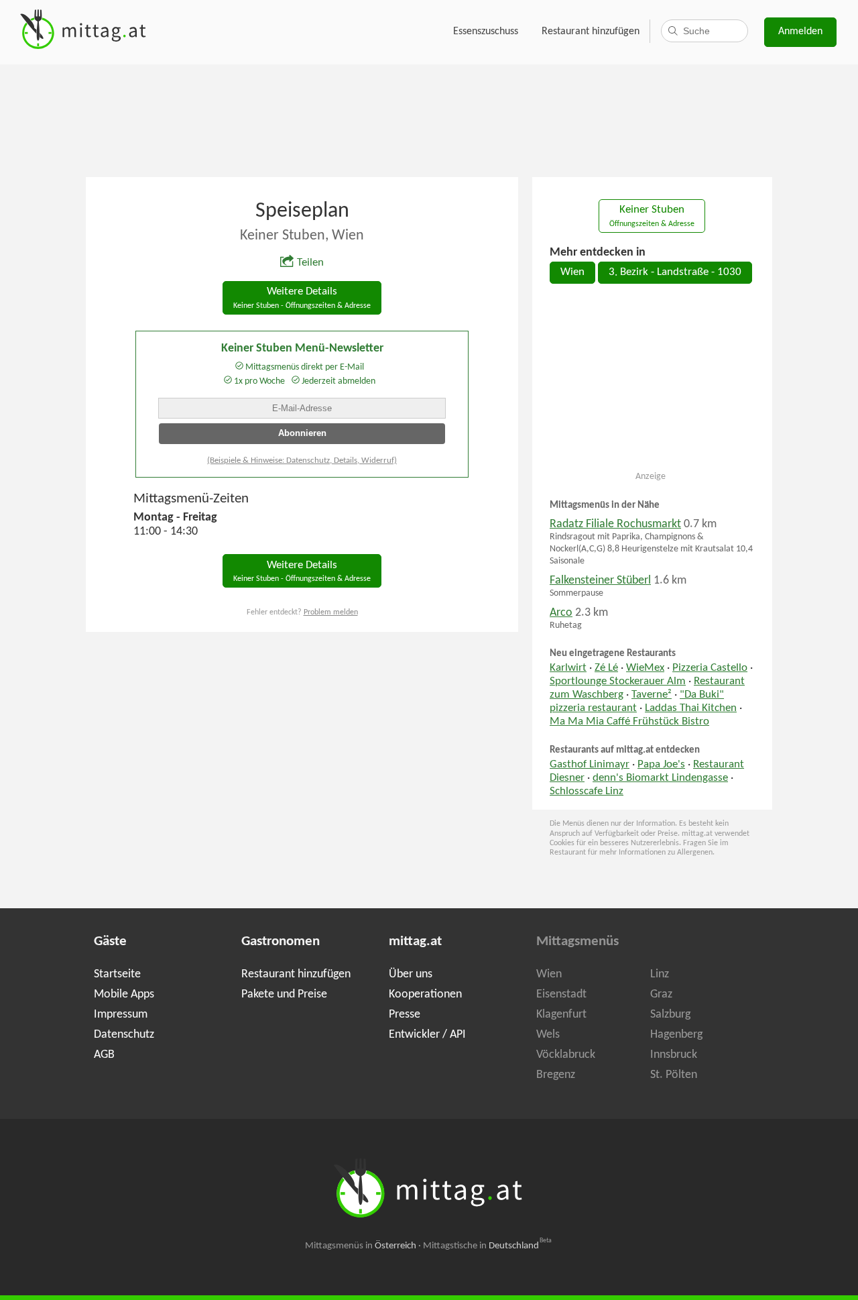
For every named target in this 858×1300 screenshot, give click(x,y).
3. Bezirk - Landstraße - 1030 (675, 272)
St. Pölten (673, 1075)
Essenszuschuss (485, 31)
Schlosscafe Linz (586, 791)
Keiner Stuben (651, 216)
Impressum (120, 1014)
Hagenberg (676, 1034)
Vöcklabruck (565, 1055)
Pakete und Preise (284, 994)
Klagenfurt (561, 1014)
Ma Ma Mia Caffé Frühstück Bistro (629, 721)
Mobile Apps (124, 994)
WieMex (645, 668)
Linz (659, 974)
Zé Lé (606, 668)
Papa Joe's (661, 764)
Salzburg (670, 1014)
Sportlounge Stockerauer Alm (618, 681)
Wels (548, 1034)
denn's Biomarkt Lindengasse (660, 778)
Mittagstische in (487, 1246)
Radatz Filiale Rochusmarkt (615, 524)
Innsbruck (673, 1055)
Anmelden (800, 31)
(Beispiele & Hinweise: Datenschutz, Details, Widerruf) (302, 460)
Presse (404, 1014)
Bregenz (555, 1075)
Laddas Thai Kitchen (691, 708)
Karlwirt (568, 668)
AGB (104, 1055)
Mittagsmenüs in (360, 1246)
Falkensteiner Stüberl (600, 580)
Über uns (410, 974)
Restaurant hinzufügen (590, 31)
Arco (561, 612)
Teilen (310, 263)
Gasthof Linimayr (589, 764)
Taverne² (651, 695)
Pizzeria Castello (709, 668)
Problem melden (331, 612)
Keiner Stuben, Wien (302, 235)
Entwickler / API (427, 1034)
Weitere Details (302, 298)
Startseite (117, 974)
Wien (572, 272)
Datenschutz (124, 1034)
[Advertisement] (429, 119)
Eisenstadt (561, 994)
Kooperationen (425, 994)
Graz (661, 994)
